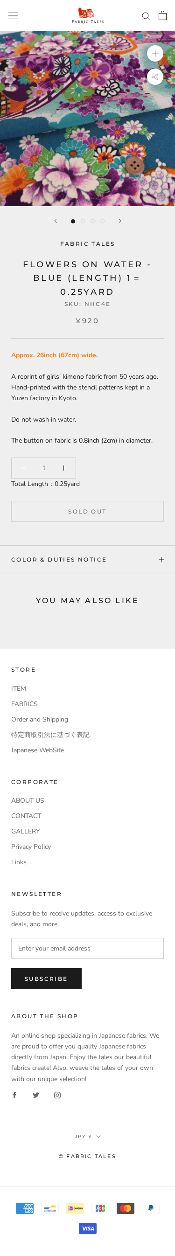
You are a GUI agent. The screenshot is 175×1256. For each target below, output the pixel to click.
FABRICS (24, 704)
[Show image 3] (93, 221)
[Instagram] (57, 1094)
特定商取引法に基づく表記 (50, 734)
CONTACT (26, 816)
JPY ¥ (83, 1136)
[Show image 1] (73, 221)
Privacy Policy (31, 846)
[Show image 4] (102, 221)
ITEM (18, 688)
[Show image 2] (83, 221)
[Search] (146, 16)
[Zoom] (155, 53)
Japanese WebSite (37, 750)
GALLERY (25, 831)
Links (19, 862)
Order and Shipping (39, 719)
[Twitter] (36, 1094)
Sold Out (87, 511)
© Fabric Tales (87, 1156)
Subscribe (46, 978)
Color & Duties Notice (59, 559)
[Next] (120, 221)
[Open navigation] (13, 15)
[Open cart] (163, 15)
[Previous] (55, 221)
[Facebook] (14, 1094)
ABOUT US (27, 800)
